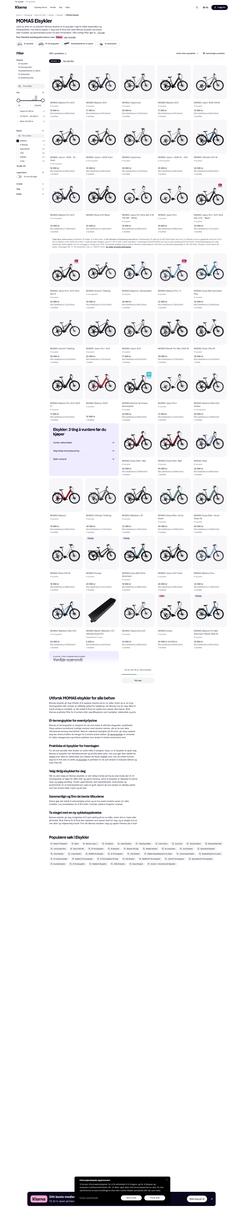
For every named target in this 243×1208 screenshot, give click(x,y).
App (60, 7)
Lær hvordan (70, 37)
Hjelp (67, 7)
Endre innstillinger (89, 1198)
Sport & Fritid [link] (40, 15)
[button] (205, 7)
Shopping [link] (28, 15)
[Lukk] (166, 1179)
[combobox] (187, 53)
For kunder (19, 2)
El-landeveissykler (26, 78)
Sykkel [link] (51, 15)
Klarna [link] (18, 15)
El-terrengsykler (25, 67)
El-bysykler (23, 64)
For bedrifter (30, 2)
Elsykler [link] (60, 15)
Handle (53, 7)
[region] (122, 1190)
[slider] (18, 100)
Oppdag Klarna (40, 7)
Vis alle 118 (21, 166)
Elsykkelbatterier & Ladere (29, 71)
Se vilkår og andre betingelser (118, 247)
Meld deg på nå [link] (197, 1199)
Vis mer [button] (138, 680)
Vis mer (101, 32)
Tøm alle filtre (68, 61)
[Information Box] (65, 53)
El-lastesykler (24, 74)
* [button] (62, 113)
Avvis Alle (131, 1198)
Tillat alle (155, 1198)
